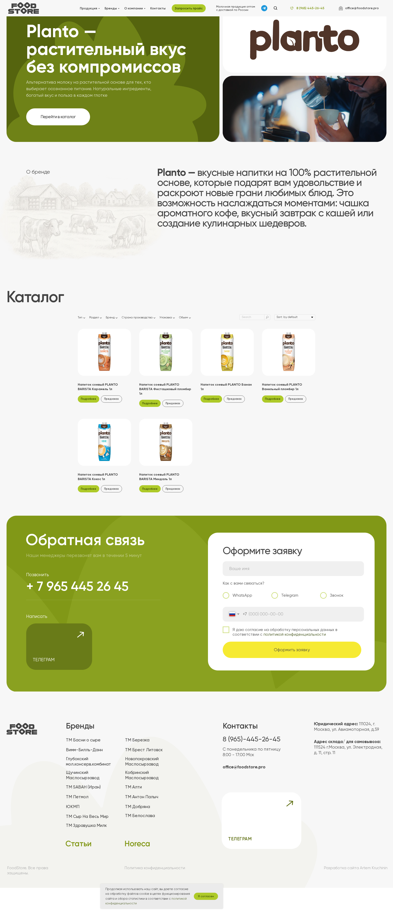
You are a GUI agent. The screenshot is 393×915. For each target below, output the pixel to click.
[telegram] (264, 8)
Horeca (137, 843)
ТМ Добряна (137, 806)
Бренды (111, 8)
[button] (275, 8)
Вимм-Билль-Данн (84, 749)
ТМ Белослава (140, 815)
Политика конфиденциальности (154, 868)
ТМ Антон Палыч (141, 796)
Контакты (158, 8)
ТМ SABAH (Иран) (83, 787)
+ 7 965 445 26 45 (77, 586)
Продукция (88, 8)
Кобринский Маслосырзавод (142, 775)
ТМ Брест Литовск (144, 749)
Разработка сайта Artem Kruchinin (355, 868)
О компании (133, 8)
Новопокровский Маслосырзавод (142, 761)
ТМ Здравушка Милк (86, 825)
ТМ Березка (137, 740)
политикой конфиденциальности (294, 634)
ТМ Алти (133, 787)
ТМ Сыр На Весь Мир (87, 816)
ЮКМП (72, 806)
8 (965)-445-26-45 (251, 739)
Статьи (79, 843)
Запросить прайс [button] (189, 8)
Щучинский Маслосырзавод (82, 775)
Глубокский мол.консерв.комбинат (88, 761)
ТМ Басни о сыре (83, 740)
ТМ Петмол (77, 796)
